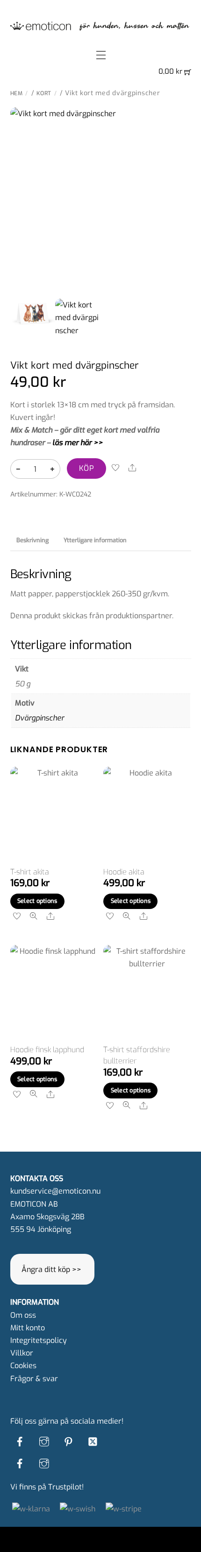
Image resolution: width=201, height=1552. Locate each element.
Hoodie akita (123, 872)
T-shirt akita (29, 872)
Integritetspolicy (38, 1340)
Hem (16, 93)
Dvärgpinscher (39, 718)
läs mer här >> (77, 442)
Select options (37, 901)
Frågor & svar (34, 1379)
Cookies (23, 1365)
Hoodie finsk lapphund (47, 1050)
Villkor (21, 1353)
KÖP (86, 468)
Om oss (23, 1315)
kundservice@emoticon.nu (55, 1191)
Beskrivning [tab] (32, 540)
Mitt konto (27, 1328)
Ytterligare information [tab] (95, 540)
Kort (43, 93)
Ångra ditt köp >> (51, 1269)
